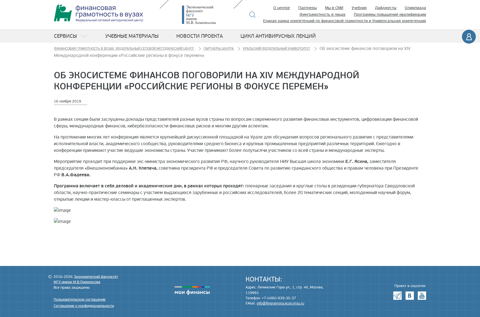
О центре (281, 8)
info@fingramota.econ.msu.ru (280, 303)
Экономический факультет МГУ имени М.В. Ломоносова (207, 15)
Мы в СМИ (334, 8)
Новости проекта (199, 36)
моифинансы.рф (192, 290)
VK (410, 295)
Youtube (422, 295)
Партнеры (307, 8)
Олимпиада (415, 8)
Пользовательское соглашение (80, 299)
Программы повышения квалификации (390, 14)
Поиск (252, 15)
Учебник (359, 8)
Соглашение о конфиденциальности (84, 306)
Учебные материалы (132, 36)
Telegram (397, 295)
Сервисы (65, 36)
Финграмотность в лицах (322, 14)
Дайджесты (385, 8)
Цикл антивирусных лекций (278, 36)
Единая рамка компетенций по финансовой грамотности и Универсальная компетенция (344, 21)
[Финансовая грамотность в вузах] (98, 13)
